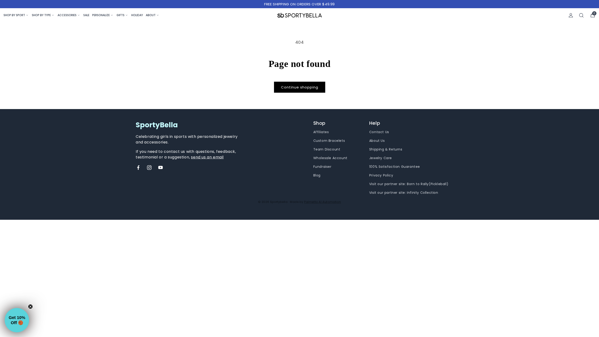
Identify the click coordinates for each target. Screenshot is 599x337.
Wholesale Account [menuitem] (330, 158)
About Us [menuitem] (377, 140)
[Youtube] (160, 167)
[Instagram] (149, 167)
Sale (86, 15)
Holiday (137, 15)
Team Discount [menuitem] (326, 149)
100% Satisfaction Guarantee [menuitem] (394, 166)
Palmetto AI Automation (322, 202)
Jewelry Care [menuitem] (380, 158)
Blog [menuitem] (317, 175)
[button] (17, 320)
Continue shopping (299, 87)
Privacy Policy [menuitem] (381, 175)
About (151, 15)
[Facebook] (138, 167)
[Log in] (571, 15)
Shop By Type (41, 15)
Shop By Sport (14, 15)
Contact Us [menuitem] (379, 132)
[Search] (581, 15)
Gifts (120, 15)
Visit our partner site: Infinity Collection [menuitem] (403, 192)
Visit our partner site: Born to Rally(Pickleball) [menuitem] (408, 184)
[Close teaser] (30, 306)
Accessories (67, 15)
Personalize (101, 15)
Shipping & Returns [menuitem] (385, 149)
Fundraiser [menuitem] (322, 166)
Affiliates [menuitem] (321, 132)
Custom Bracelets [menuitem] (329, 140)
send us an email (207, 157)
